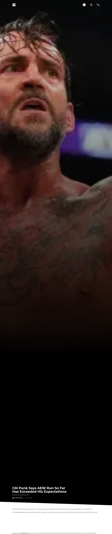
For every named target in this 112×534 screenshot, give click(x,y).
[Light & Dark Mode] (84, 4)
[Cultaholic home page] (47, 4)
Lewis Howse (19, 497)
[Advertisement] (56, 523)
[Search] (91, 5)
